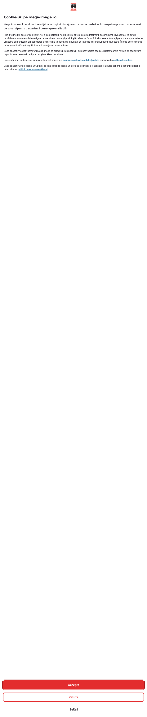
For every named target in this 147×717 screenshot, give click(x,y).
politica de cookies (122, 60)
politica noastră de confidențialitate (81, 60)
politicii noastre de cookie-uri (32, 69)
